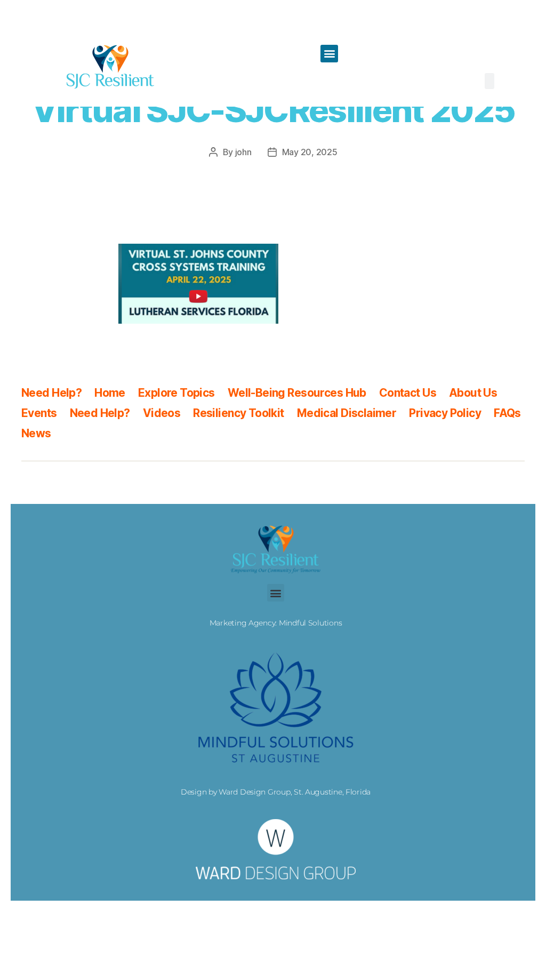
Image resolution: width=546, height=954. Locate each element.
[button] (329, 53)
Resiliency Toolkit (238, 413)
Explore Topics (176, 392)
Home (109, 392)
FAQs (507, 413)
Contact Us (407, 392)
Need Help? (51, 392)
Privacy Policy (445, 413)
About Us (473, 392)
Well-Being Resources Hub (297, 392)
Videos (162, 413)
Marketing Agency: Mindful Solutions (276, 623)
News (36, 433)
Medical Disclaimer (347, 413)
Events (39, 413)
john (243, 152)
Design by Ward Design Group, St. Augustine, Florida (276, 792)
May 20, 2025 (310, 152)
